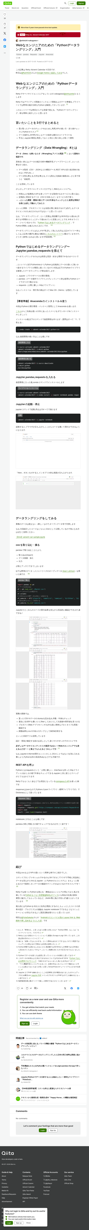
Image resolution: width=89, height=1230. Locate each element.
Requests (33, 54)
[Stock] (4, 24)
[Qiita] (7, 3)
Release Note (27, 1176)
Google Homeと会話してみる (49, 73)
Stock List (15, 8)
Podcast (46, 1194)
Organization (65, 8)
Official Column (50, 8)
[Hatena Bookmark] (4, 46)
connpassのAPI (63, 781)
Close (28, 1223)
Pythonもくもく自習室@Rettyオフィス (41, 895)
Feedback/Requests (9, 1194)
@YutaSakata (27, 917)
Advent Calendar (29, 1187)
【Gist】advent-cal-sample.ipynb (30, 537)
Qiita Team (68, 1176)
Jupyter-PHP (36, 975)
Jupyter (41, 54)
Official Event (36, 8)
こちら (18, 311)
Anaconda (49, 54)
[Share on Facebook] (4, 39)
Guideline (5, 1187)
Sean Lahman (69, 571)
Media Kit (5, 1190)
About (4, 1176)
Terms (4, 1180)
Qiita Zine (67, 1180)
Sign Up (53, 1130)
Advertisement (7, 1201)
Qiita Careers (78, 8)
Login (72, 3)
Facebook (46, 1187)
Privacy (4, 1183)
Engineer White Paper (30, 1198)
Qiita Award (27, 1194)
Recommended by (32, 1038)
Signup (81, 3)
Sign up (19, 1223)
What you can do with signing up (31, 1018)
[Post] (4, 33)
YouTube (46, 1190)
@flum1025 (26, 73)
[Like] (4, 14)
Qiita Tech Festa (28, 1190)
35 (5, 18)
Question (25, 8)
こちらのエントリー (54, 234)
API (24, 1201)
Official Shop (68, 1183)
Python (18, 54)
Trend (7, 8)
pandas (26, 54)
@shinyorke (69, 94)
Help (3, 1198)
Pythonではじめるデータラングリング (54, 223)
